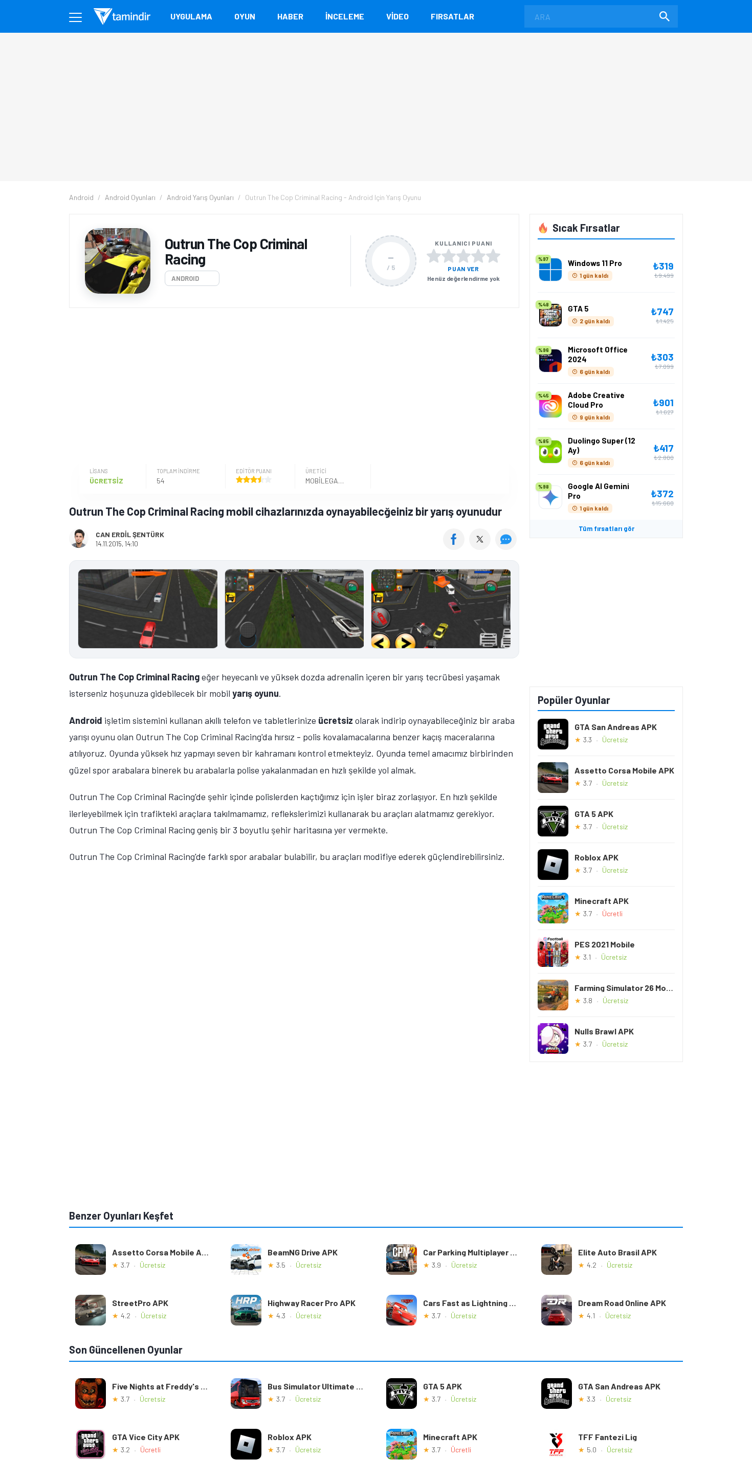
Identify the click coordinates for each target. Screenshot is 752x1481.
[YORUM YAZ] (507, 546)
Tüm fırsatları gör (606, 528)
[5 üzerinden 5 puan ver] (493, 256)
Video (397, 16)
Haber (290, 16)
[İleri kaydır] (506, 609)
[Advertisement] (291, 387)
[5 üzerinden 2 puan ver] (448, 256)
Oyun (244, 16)
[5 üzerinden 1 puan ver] (434, 256)
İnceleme (344, 16)
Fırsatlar (452, 16)
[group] (294, 611)
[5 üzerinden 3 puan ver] (463, 256)
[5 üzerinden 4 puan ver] (478, 256)
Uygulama (191, 16)
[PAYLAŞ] (456, 546)
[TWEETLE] (481, 546)
